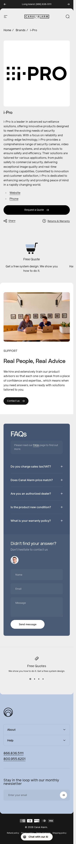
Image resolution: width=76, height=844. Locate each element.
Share (11, 220)
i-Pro (33, 30)
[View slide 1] (30, 679)
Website (15, 193)
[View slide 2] (35, 679)
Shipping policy (59, 833)
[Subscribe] (63, 795)
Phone (14, 199)
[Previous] (5, 4)
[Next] (68, 4)
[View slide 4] (43, 679)
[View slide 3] (39, 679)
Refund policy (13, 833)
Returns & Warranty (59, 220)
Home (7, 30)
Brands (20, 30)
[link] (37, 210)
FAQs (36, 445)
